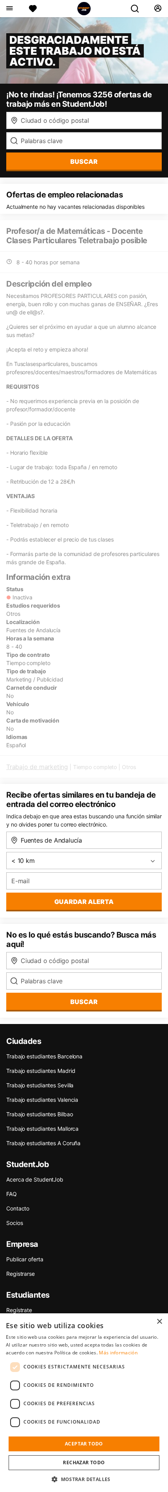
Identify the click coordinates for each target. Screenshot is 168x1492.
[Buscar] (137, 8)
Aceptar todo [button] (84, 1443)
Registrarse (20, 1273)
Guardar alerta (84, 902)
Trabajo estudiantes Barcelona (44, 1056)
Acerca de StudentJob (34, 1179)
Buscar (84, 161)
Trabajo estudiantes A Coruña (43, 1143)
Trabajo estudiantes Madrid (40, 1070)
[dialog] (84, 1402)
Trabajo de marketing (37, 767)
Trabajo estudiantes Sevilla (39, 1085)
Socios (14, 1222)
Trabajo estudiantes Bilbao (39, 1114)
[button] (84, 1479)
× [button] (159, 1322)
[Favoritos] (33, 8)
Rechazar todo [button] (84, 1462)
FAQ (11, 1194)
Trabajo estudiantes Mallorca (42, 1128)
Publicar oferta (24, 1259)
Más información (118, 1352)
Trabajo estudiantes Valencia (42, 1099)
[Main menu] (9, 8)
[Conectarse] (157, 8)
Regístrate (19, 1310)
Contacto (17, 1208)
